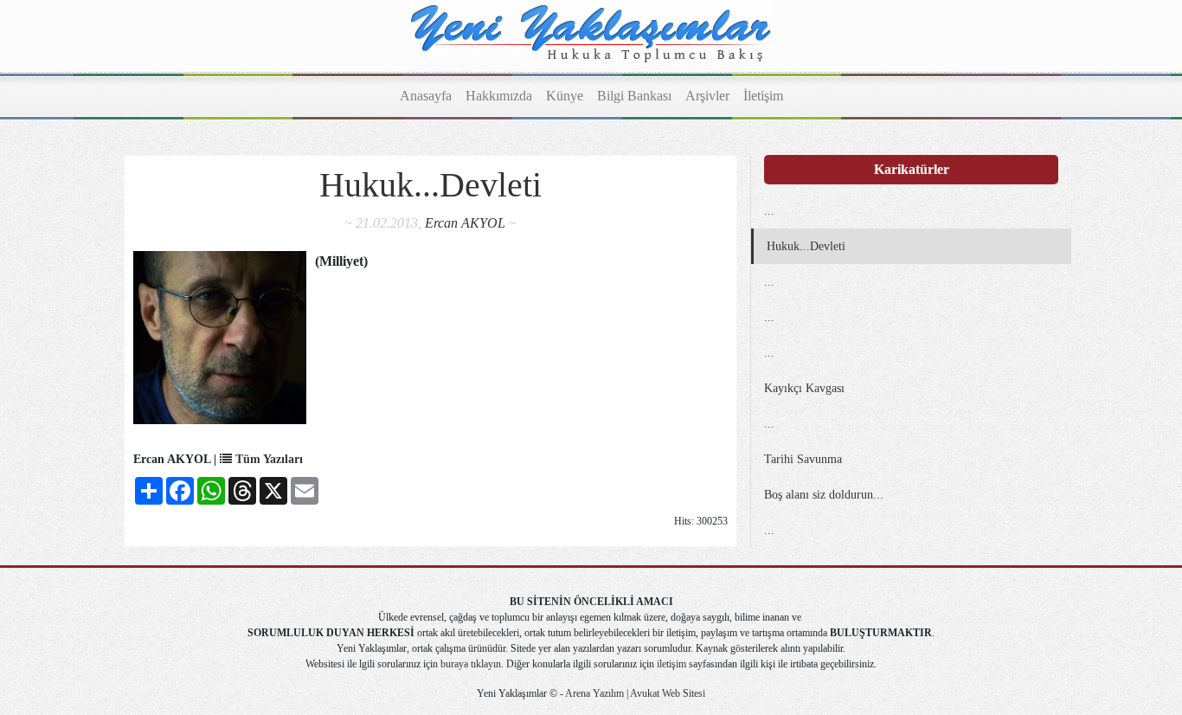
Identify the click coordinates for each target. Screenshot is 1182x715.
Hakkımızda (499, 95)
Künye (564, 95)
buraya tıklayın (470, 664)
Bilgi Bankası (634, 95)
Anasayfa (426, 95)
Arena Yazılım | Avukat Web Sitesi (634, 693)
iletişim (671, 664)
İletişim (763, 95)
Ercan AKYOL (465, 223)
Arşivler (707, 95)
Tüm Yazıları (267, 459)
